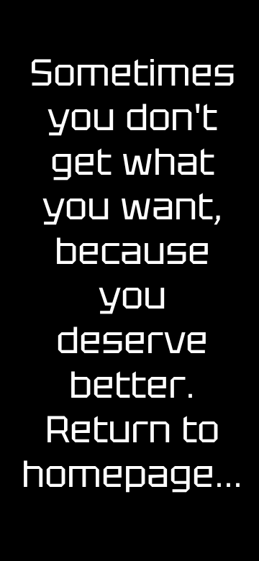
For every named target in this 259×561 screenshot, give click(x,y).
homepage (118, 474)
